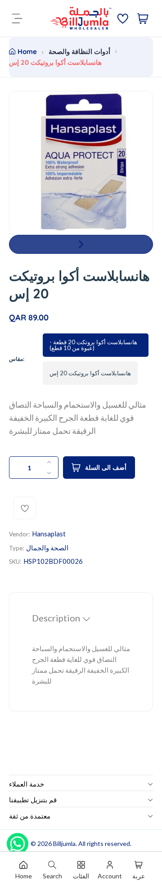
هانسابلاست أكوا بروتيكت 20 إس (90, 373)
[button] (81, 244)
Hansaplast (49, 534)
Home (27, 51)
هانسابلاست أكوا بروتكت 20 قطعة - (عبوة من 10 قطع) (93, 344)
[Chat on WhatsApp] (17, 840)
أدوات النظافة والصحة (79, 51)
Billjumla (64, 843)
